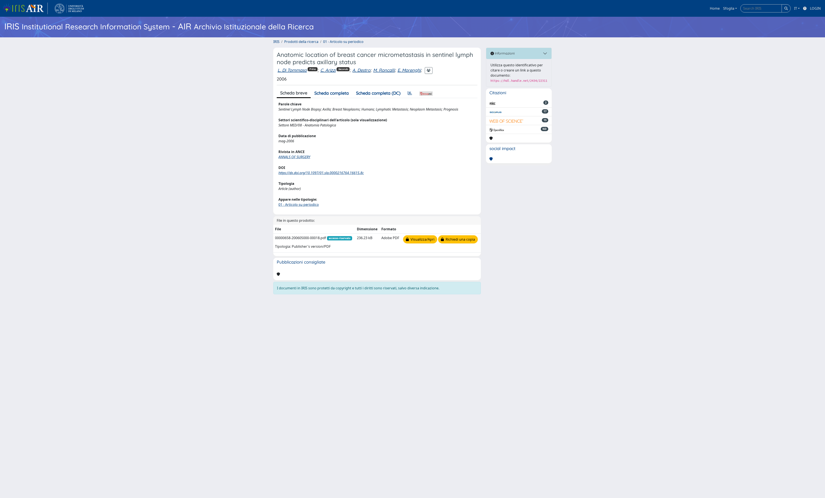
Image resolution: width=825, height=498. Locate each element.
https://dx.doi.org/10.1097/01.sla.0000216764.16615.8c (321, 172)
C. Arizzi (328, 70)
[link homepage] (25, 8)
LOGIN (815, 8)
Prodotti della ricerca (301, 41)
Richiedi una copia (459, 239)
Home (715, 8)
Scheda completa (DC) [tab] (378, 93)
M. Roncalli (384, 70)
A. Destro (361, 70)
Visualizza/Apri (421, 239)
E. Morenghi (409, 70)
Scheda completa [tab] (331, 93)
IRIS (276, 41)
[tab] (410, 93)
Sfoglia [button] (728, 8)
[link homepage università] (69, 8)
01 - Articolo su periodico (343, 41)
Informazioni (504, 53)
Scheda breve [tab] (293, 93)
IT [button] (795, 8)
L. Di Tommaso (292, 70)
